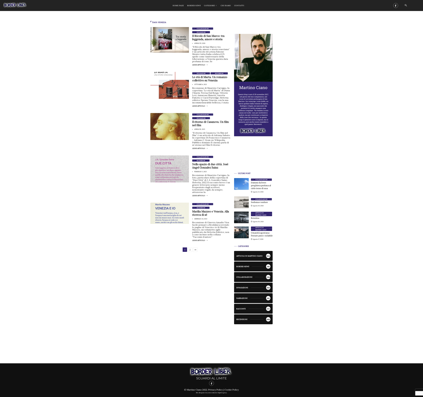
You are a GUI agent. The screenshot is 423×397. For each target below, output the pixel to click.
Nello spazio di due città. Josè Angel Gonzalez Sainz (210, 166)
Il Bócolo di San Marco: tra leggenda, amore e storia (208, 37)
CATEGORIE (209, 5)
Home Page (178, 5)
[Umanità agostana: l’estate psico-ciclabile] (241, 232)
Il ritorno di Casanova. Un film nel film (210, 123)
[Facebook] (395, 5)
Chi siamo (226, 5)
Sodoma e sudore (259, 202)
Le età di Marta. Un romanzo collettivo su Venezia (209, 78)
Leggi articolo (198, 65)
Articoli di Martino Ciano (260, 214)
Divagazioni (201, 32)
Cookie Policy (232, 389)
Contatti (239, 5)
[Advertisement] (253, 157)
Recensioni (219, 73)
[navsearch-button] (406, 5)
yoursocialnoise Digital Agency (217, 392)
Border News (194, 5)
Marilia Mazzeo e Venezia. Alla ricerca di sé (210, 213)
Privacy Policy (215, 389)
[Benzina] (241, 217)
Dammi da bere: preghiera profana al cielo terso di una (261, 185)
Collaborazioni (203, 28)
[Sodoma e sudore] (241, 202)
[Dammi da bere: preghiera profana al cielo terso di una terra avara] (241, 184)
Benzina (255, 218)
